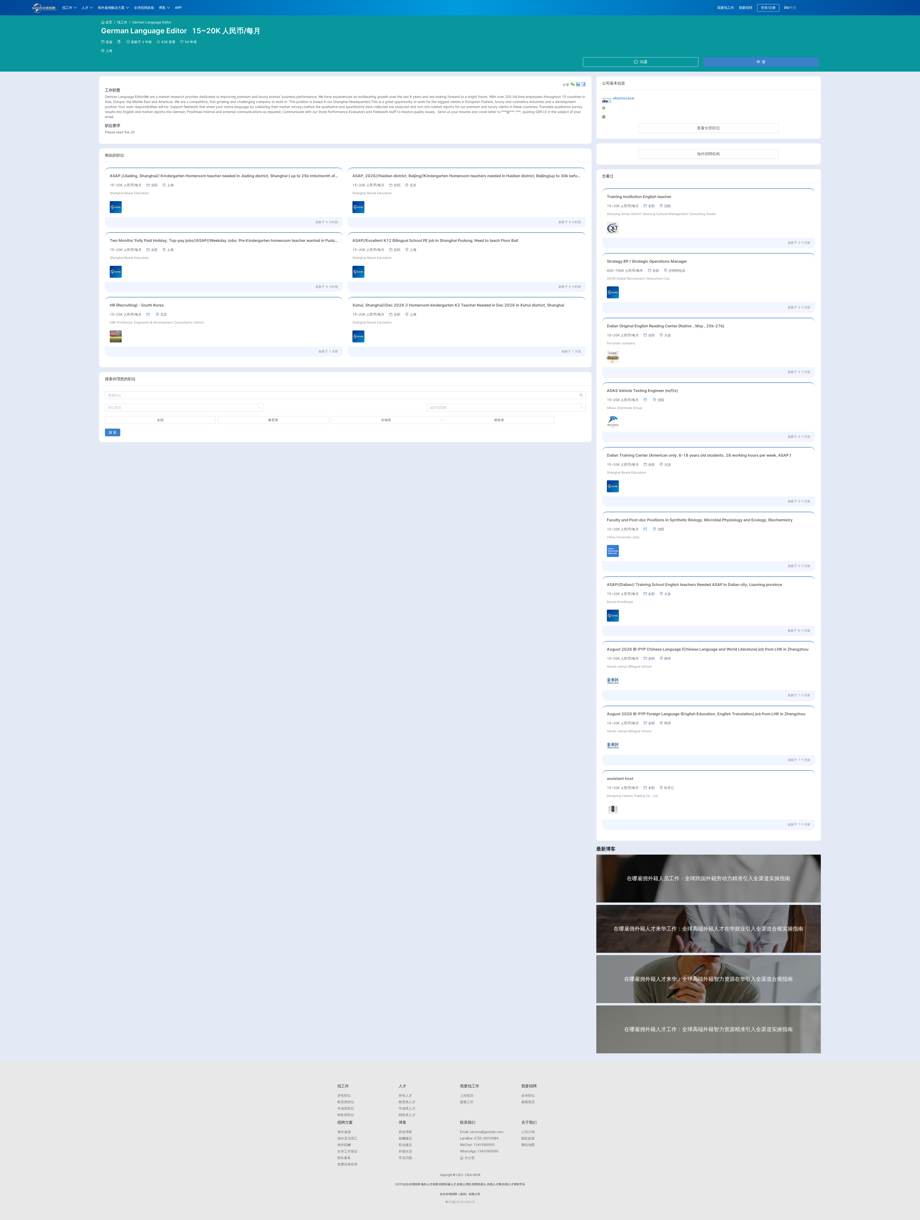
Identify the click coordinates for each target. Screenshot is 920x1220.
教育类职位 (345, 1102)
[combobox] (184, 407)
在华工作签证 (347, 1151)
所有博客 (405, 1132)
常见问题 (405, 1158)
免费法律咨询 (347, 1164)
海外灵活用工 (347, 1138)
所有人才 (405, 1095)
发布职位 (528, 1095)
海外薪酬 (344, 1145)
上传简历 (466, 1095)
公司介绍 (528, 1132)
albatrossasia (623, 98)
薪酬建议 (405, 1138)
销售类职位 (345, 1115)
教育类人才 (407, 1102)
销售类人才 (407, 1115)
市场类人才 (407, 1108)
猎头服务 (344, 1158)
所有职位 (344, 1095)
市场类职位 (345, 1108)
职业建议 (405, 1145)
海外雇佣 (344, 1132)
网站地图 (528, 1145)
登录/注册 (768, 8)
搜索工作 (466, 1102)
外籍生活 (405, 1151)
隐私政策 (528, 1138)
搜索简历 (528, 1102)
